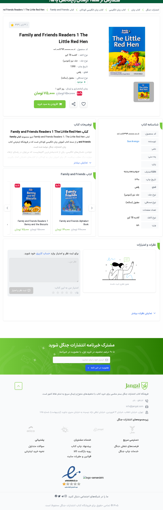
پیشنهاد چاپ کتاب (81, 446)
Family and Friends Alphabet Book (74, 223)
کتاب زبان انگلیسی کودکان (91, 10)
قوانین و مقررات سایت (79, 456)
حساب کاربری (43, 253)
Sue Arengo (133, 141)
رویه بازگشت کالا (82, 451)
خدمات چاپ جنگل (128, 451)
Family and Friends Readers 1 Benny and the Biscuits (33, 223)
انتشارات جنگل (152, 10)
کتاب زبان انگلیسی (117, 10)
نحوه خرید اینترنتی (34, 451)
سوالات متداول (36, 446)
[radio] (53, 293)
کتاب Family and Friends (62, 10)
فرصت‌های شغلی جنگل (126, 446)
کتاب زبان (135, 10)
